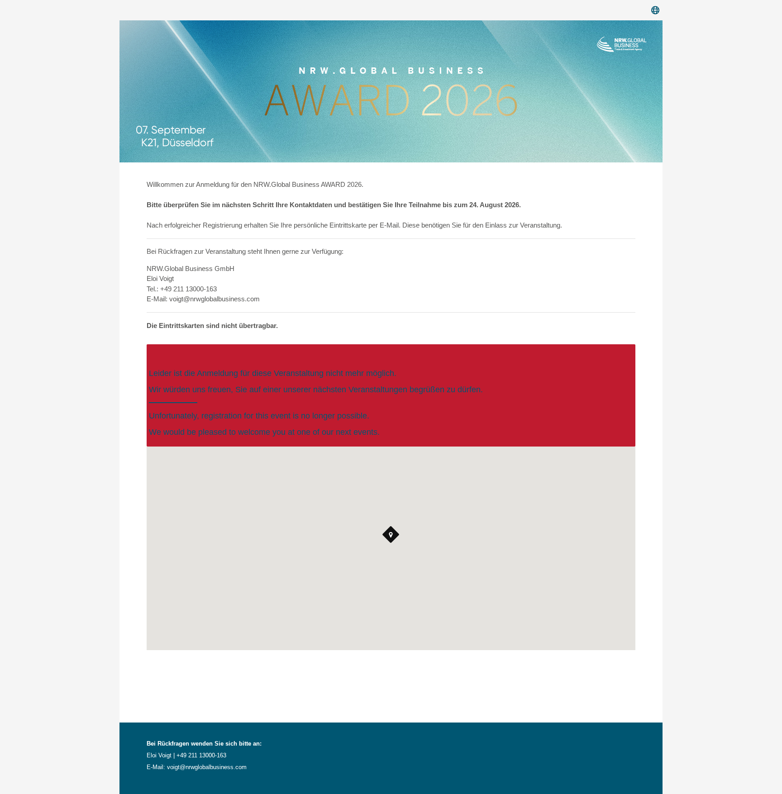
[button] (391, 534)
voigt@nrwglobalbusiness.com (207, 767)
